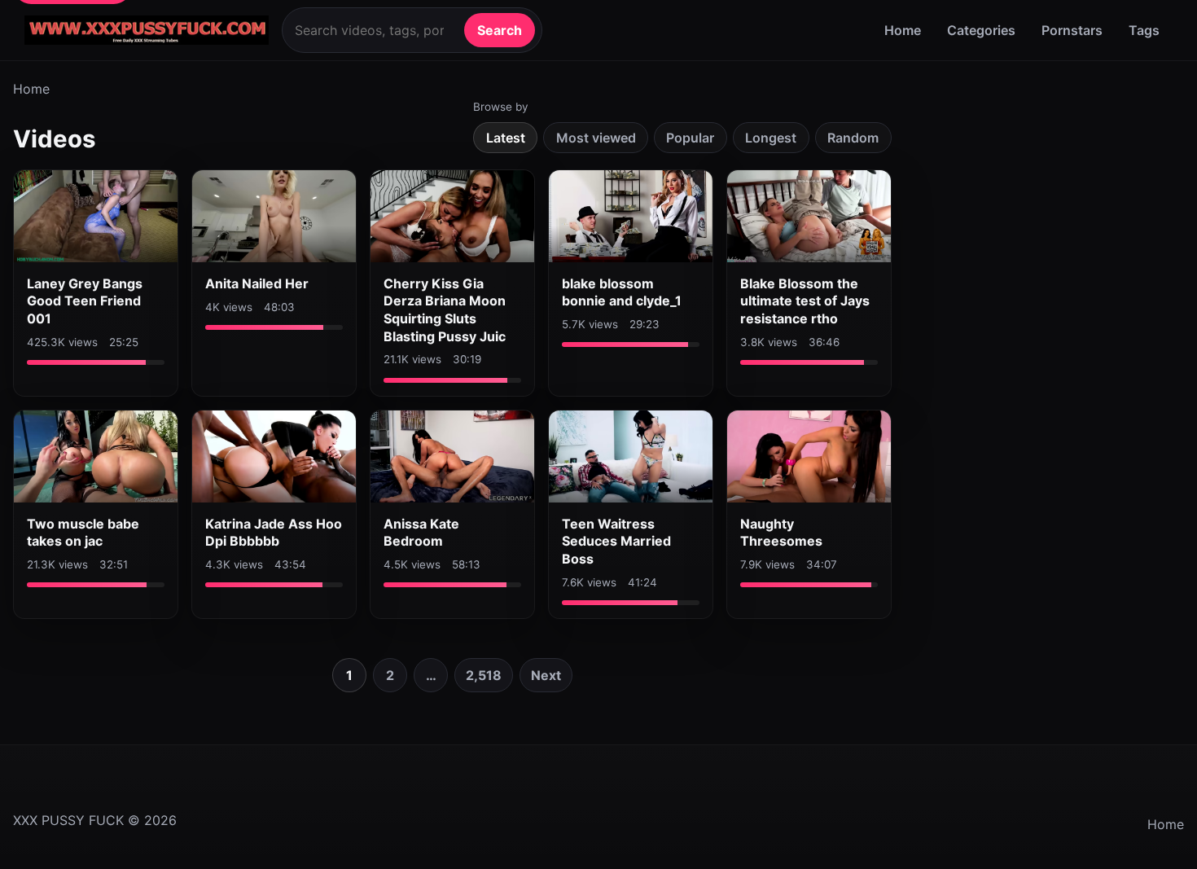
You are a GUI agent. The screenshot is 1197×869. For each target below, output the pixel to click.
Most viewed (596, 137)
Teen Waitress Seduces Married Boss (616, 541)
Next (546, 675)
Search (499, 30)
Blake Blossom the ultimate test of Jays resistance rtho (805, 301)
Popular (690, 137)
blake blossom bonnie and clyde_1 (622, 292)
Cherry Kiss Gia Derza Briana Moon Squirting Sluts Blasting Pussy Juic (445, 310)
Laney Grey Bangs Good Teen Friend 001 (84, 301)
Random (853, 137)
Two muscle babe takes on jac (83, 533)
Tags (1144, 30)
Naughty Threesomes (781, 533)
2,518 (484, 675)
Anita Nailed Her (257, 283)
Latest (505, 137)
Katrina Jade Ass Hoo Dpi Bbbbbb (273, 533)
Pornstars (1072, 30)
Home (902, 30)
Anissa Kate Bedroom (421, 533)
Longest (770, 137)
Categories (981, 30)
